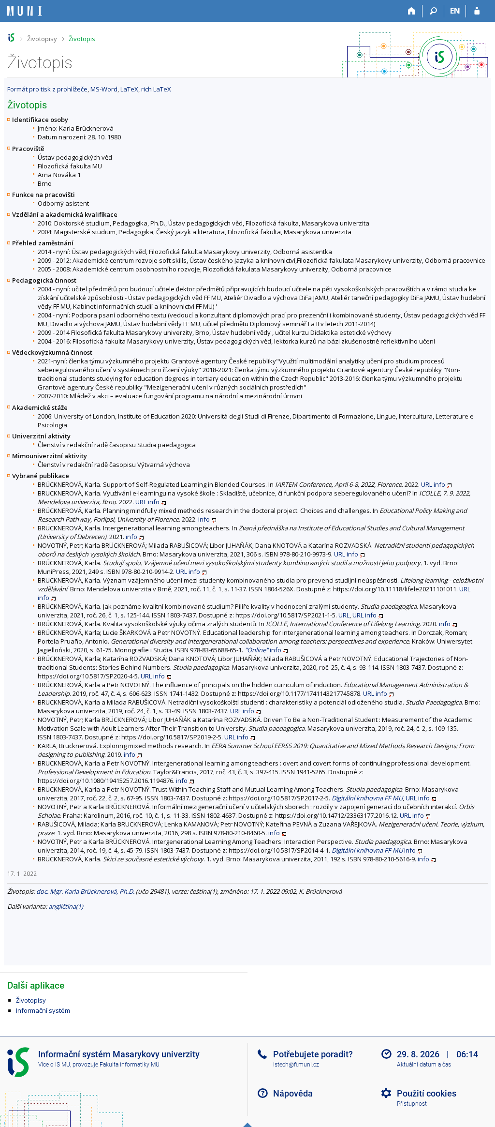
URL (426, 484)
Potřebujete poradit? (313, 1054)
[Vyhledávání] (433, 11)
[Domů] (411, 11)
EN (455, 10)
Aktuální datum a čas (424, 1064)
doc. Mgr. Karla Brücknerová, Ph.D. (85, 891)
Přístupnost (412, 1103)
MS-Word (103, 89)
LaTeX (129, 89)
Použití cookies (426, 1093)
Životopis (82, 38)
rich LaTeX (156, 89)
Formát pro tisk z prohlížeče (47, 89)
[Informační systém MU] (11, 37)
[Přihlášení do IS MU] (477, 11)
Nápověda (293, 1093)
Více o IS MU (54, 1064)
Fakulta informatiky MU (130, 1064)
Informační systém (43, 1010)
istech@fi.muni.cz (296, 1064)
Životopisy (42, 38)
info (439, 484)
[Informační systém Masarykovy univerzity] (24, 11)
